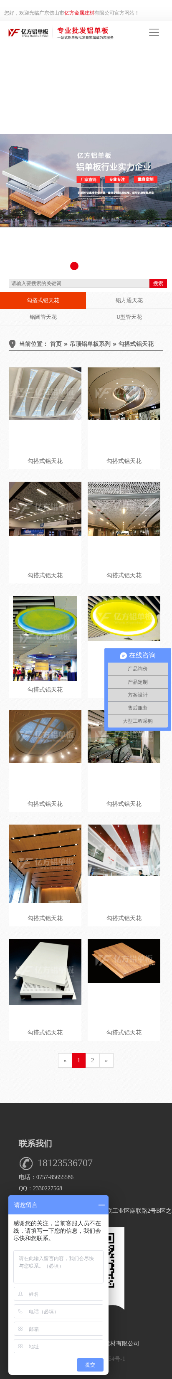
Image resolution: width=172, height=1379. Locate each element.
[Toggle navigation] (154, 32)
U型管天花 (129, 317)
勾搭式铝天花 (43, 300)
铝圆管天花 (43, 317)
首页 (56, 344)
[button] (74, 266)
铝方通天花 (129, 300)
